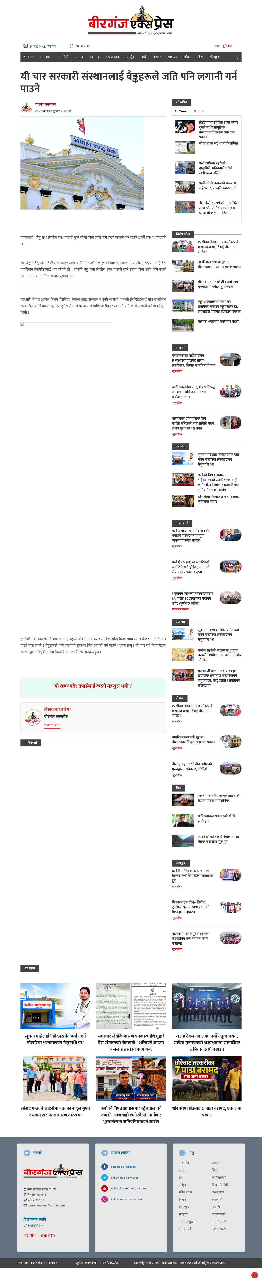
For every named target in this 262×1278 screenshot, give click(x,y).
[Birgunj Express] (131, 19)
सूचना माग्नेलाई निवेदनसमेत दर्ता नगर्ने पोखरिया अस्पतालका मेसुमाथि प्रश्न (218, 459)
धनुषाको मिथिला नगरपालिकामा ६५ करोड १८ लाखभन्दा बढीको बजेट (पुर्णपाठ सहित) (192, 598)
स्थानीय (95, 57)
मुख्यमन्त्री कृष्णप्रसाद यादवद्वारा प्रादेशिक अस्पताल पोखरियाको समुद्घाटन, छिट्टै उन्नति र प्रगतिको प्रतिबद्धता (219, 678)
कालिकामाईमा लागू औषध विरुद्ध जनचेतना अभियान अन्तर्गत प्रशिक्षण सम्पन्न (193, 392)
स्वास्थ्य (172, 57)
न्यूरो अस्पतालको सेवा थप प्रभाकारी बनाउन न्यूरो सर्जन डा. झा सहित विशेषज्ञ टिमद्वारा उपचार (219, 306)
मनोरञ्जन (184, 1207)
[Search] (236, 57)
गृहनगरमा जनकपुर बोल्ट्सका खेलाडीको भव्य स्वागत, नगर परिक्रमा (191, 939)
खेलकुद (214, 57)
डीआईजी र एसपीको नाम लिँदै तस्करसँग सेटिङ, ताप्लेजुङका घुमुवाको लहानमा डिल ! (218, 208)
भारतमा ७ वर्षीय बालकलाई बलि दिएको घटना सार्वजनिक (218, 798)
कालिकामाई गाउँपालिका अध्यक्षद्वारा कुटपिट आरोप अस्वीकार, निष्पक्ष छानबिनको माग (194, 360)
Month (199, 111)
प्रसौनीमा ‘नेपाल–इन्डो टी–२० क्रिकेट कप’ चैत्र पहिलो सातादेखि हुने (193, 876)
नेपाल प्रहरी (218, 1214)
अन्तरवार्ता (182, 523)
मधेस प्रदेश (113, 57)
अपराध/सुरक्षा (187, 1222)
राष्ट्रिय (131, 57)
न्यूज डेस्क (177, 371)
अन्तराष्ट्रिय (218, 1192)
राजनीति (62, 57)
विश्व (200, 57)
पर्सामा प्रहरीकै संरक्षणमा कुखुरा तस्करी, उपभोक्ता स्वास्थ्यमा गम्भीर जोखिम (219, 655)
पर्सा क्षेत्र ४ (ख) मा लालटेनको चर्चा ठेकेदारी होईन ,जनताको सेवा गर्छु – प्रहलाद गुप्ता (191, 567)
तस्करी (216, 1207)
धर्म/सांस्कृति (219, 1177)
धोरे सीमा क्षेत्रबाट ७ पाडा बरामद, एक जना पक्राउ (219, 499)
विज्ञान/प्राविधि (220, 1185)
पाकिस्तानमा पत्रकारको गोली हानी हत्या (216, 818)
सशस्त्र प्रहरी (219, 1229)
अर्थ (143, 57)
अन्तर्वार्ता (217, 1200)
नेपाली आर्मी (219, 1222)
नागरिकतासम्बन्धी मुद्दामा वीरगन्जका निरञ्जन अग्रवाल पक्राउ (219, 264)
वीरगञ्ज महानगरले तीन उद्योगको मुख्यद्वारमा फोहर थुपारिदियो (218, 284)
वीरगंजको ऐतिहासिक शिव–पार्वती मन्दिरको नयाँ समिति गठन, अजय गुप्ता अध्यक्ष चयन (193, 423)
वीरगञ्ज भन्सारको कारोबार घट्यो (218, 322)
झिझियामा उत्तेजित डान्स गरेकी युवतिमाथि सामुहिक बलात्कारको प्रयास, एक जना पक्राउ (218, 130)
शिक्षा (187, 57)
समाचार (45, 57)
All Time (181, 111)
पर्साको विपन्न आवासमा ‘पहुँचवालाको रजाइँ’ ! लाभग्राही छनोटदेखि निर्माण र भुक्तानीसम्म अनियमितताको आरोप (218, 482)
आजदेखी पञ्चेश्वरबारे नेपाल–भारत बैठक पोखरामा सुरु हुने (218, 839)
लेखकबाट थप (52, 725)
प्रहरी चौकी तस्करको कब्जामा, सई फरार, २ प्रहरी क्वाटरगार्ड (218, 185)
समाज (79, 57)
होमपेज (28, 57)
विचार (157, 57)
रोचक (179, 698)
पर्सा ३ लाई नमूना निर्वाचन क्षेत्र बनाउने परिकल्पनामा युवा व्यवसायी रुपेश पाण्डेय (191, 536)
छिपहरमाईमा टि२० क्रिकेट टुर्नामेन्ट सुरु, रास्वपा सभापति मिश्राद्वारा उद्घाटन (190, 907)
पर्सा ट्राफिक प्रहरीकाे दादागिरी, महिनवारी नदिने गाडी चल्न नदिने (215, 168)
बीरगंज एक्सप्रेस (45, 104)
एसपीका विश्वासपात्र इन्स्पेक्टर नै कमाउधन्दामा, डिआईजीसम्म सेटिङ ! (218, 247)
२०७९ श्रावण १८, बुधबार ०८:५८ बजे (53, 111)
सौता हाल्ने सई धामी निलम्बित (218, 143)
